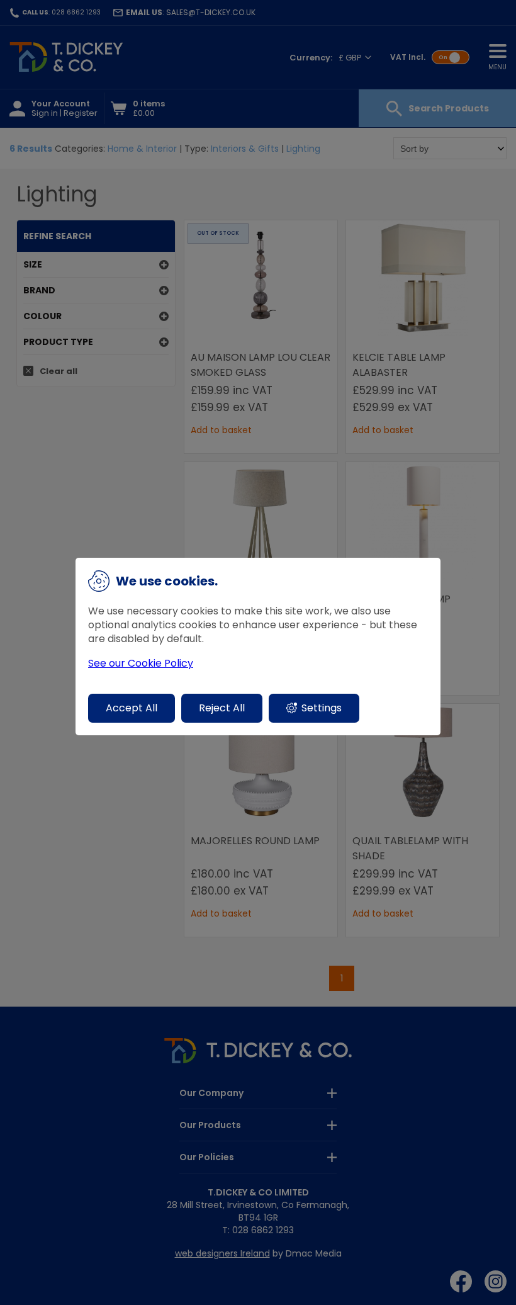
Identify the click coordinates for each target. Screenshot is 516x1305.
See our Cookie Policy (140, 663)
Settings (321, 708)
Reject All (222, 708)
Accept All (131, 708)
